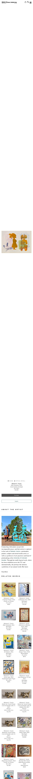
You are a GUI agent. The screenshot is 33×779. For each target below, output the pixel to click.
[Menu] (30, 2)
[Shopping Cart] (25, 2)
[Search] (28, 2)
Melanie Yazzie (15, 551)
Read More (5, 572)
